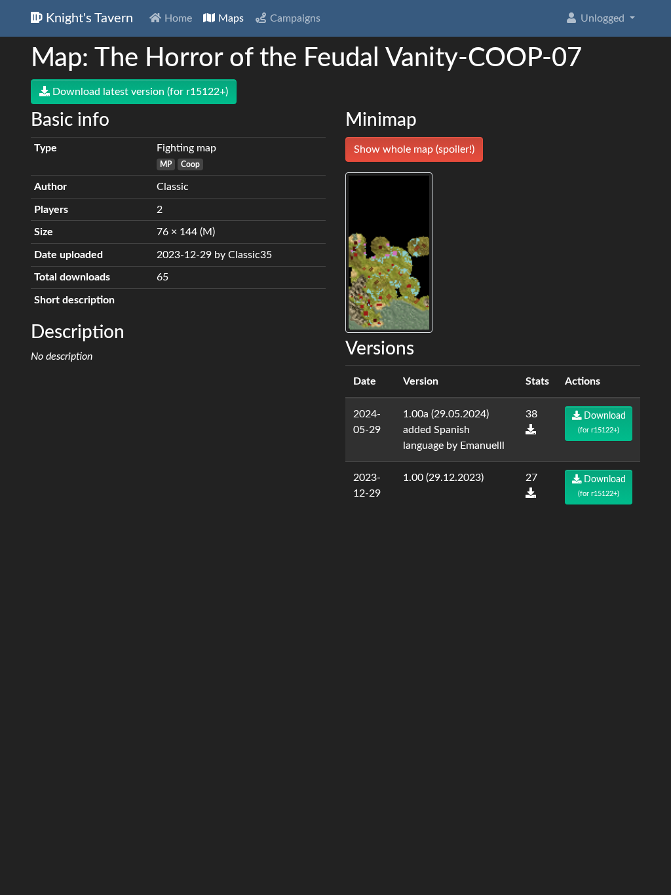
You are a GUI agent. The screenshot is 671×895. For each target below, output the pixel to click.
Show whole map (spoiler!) (414, 149)
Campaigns (293, 18)
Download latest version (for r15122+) (139, 91)
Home (177, 18)
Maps (230, 18)
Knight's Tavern (88, 18)
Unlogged (602, 18)
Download (602, 422)
